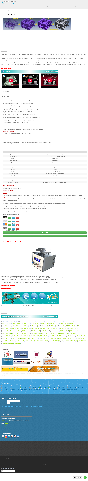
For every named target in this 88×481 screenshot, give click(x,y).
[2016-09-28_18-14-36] (15, 325)
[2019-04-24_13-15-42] (71, 385)
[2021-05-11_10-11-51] (62, 335)
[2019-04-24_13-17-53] (6, 387)
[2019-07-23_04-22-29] (25, 331)
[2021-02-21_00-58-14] (6, 335)
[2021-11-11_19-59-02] (24, 338)
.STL (9, 217)
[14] (13, 321)
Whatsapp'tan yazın (45, 235)
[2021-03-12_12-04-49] (25, 335)
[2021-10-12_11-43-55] (79, 336)
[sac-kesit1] (79, 341)
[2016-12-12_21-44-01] (51, 326)
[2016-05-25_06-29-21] (6, 323)
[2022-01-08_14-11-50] (61, 338)
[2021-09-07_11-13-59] (43, 336)
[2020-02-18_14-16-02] (25, 389)
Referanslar (69, 6)
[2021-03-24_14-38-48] (34, 335)
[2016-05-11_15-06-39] (67, 321)
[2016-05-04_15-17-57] (58, 321)
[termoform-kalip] (16, 343)
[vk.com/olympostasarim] (18, 436)
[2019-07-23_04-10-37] (35, 330)
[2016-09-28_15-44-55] (6, 325)
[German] (7, 469)
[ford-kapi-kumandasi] (5, 341)
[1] (6, 321)
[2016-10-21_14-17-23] (62, 325)
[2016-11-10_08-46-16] (6, 326)
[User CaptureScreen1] (69, 340)
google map (7, 425)
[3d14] (42, 389)
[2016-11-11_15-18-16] (15, 326)
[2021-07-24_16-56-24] (6, 336)
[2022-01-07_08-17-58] (52, 338)
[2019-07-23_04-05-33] (16, 330)
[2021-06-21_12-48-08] (80, 335)
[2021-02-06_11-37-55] (72, 333)
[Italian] (9, 469)
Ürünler (64, 6)
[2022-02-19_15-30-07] (25, 340)
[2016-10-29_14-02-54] (81, 325)
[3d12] (36, 389)
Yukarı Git (44, 464)
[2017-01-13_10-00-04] (44, 328)
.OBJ (13, 217)
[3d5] (45, 389)
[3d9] (55, 389)
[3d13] (39, 389)
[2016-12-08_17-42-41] (41, 326)
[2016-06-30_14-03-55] (35, 323)
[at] (74, 340)
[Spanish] (14, 469)
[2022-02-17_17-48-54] (6, 340)
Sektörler (59, 6)
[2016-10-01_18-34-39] (44, 325)
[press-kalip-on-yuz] (67, 341)
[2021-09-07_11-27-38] (61, 336)
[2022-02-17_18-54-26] (15, 340)
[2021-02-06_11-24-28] (63, 333)
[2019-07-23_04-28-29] (54, 331)
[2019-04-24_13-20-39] (34, 387)
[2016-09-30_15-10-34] (35, 325)
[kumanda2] (32, 341)
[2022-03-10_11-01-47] (34, 340)
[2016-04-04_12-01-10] (49, 321)
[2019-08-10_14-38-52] (73, 331)
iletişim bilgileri (45, 232)
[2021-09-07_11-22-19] (52, 336)
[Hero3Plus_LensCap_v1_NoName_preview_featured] (67, 389)
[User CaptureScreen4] (25, 390)
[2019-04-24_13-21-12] (43, 387)
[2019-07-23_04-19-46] (6, 331)
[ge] (11, 341)
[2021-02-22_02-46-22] (15, 335)
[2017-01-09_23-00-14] (35, 328)
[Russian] (12, 469)
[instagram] (6, 436)
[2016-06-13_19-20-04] (15, 323)
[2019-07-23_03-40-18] (73, 328)
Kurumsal (80, 6)
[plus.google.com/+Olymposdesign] (12, 436)
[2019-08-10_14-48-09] (35, 333)
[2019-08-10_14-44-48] (15, 333)
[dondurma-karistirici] (82, 340)
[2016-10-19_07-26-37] (53, 325)
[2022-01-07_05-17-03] (42, 338)
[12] (9, 321)
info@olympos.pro (8, 423)
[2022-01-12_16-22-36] (71, 338)
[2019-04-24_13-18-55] (15, 387)
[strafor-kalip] (10, 343)
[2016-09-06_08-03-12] (64, 323)
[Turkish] (2, 469)
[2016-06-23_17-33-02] (25, 323)
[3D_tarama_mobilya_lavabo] (57, 340)
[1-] (2, 321)
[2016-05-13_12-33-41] (77, 321)
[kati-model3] (26, 341)
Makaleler (75, 6)
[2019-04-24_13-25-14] (52, 387)
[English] (4, 469)
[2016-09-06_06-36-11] (54, 323)
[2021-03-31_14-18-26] (43, 335)
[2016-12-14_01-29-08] (60, 326)
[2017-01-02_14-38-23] (6, 328)
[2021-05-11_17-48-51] (71, 335)
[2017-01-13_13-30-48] (63, 328)
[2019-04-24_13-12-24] (53, 385)
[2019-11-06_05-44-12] (80, 387)
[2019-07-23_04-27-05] (44, 331)
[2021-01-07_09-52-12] (44, 333)
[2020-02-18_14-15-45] (15, 389)
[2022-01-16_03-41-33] (80, 338)
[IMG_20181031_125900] (6, 390)
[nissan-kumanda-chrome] (53, 341)
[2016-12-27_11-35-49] (78, 326)
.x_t (17, 217)
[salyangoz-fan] (4, 343)
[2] (17, 321)
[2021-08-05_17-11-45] (24, 336)
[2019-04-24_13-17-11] (81, 385)
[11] (8, 321)
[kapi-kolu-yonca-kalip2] (19, 341)
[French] (5, 469)
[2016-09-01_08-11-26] (44, 323)
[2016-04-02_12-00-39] (39, 321)
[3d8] (53, 389)
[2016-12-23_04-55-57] (69, 326)
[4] (64, 340)
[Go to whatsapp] (85, 477)
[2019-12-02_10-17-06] (6, 389)
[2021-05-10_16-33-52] (53, 335)
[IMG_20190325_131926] (16, 390)
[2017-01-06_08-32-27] (25, 328)
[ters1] (21, 343)
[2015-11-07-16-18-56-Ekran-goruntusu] (26, 321)
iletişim (86, 6)
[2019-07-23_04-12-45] (54, 330)
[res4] (76, 341)
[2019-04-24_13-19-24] (24, 387)
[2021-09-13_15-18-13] (70, 336)
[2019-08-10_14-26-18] (63, 331)
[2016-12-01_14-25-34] (32, 326)
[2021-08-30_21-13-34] (34, 336)
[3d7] (50, 389)
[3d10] (31, 389)
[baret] (76, 340)
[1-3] (4, 321)
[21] (49, 340)
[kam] (13, 341)
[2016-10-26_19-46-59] (72, 325)
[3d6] (48, 389)
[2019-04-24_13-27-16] (61, 387)
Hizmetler (54, 6)
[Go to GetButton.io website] (85, 479)
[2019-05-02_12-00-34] (71, 387)
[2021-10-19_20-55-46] (6, 338)
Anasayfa (48, 6)
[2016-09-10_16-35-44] (73, 323)
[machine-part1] (44, 341)
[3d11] (34, 389)
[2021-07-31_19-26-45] (15, 336)
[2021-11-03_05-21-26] (15, 338)
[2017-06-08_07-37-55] (34, 385)
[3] (51, 340)
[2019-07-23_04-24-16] (35, 331)
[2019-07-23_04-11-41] (44, 330)
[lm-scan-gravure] (37, 341)
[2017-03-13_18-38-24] (6, 385)
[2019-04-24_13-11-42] (44, 385)
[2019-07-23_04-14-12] (63, 330)
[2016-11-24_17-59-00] (23, 326)
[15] (15, 321)
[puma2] (73, 341)
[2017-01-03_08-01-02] (16, 328)
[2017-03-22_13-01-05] (15, 385)
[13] (11, 321)
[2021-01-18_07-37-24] (54, 333)
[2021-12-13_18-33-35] (33, 338)
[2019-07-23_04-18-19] (73, 330)
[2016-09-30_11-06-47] (25, 325)
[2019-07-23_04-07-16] (25, 330)
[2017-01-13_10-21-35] (54, 328)
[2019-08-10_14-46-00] (25, 333)
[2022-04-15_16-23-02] (43, 340)
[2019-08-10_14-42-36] (6, 333)
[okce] (59, 341)
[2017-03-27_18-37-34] (25, 385)
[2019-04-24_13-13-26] (62, 385)
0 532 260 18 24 (4, 420)
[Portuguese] (10, 469)
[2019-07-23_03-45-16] (6, 330)
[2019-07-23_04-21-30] (16, 331)
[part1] (61, 341)
